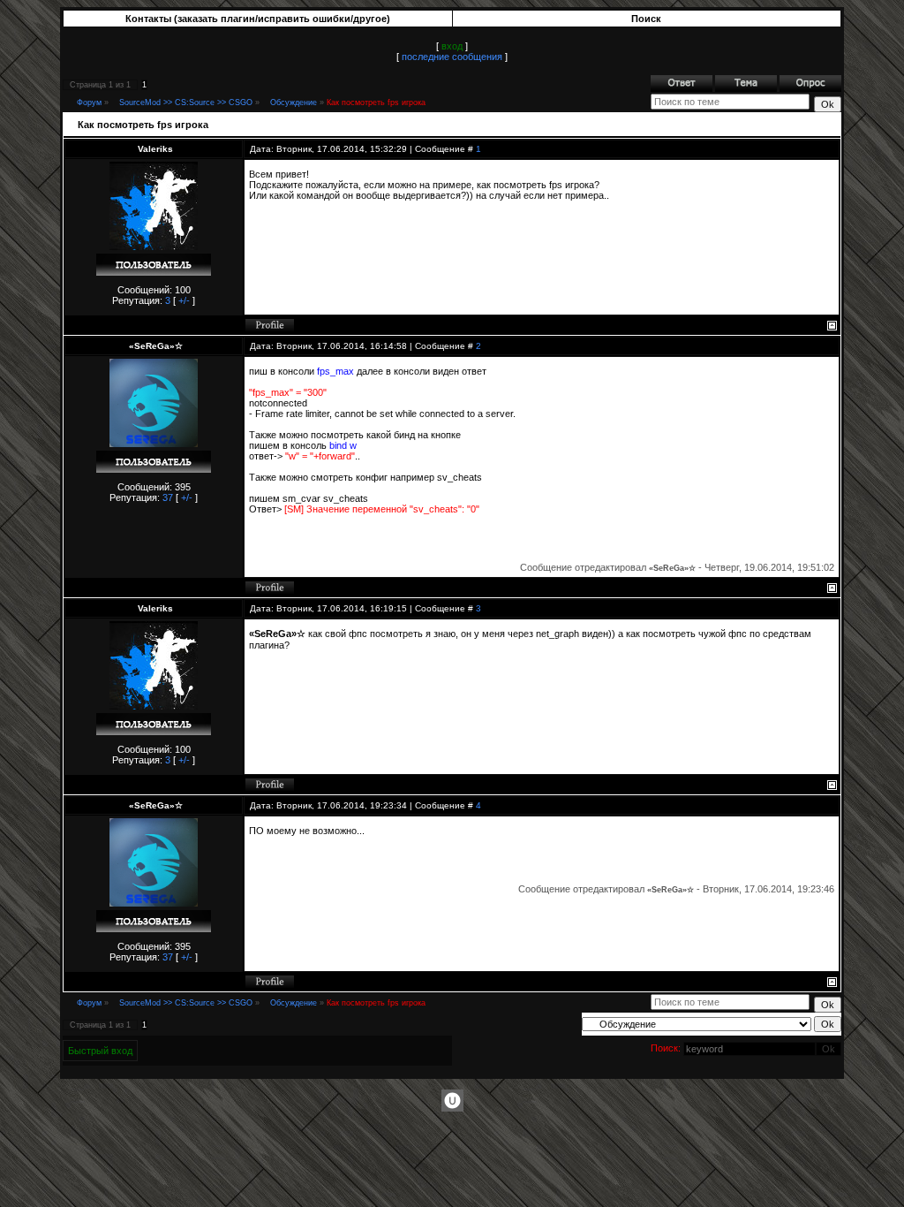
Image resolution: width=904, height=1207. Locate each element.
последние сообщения (452, 56)
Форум (89, 102)
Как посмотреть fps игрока (376, 102)
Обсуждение (293, 102)
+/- (184, 300)
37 (167, 497)
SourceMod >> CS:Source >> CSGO (185, 102)
